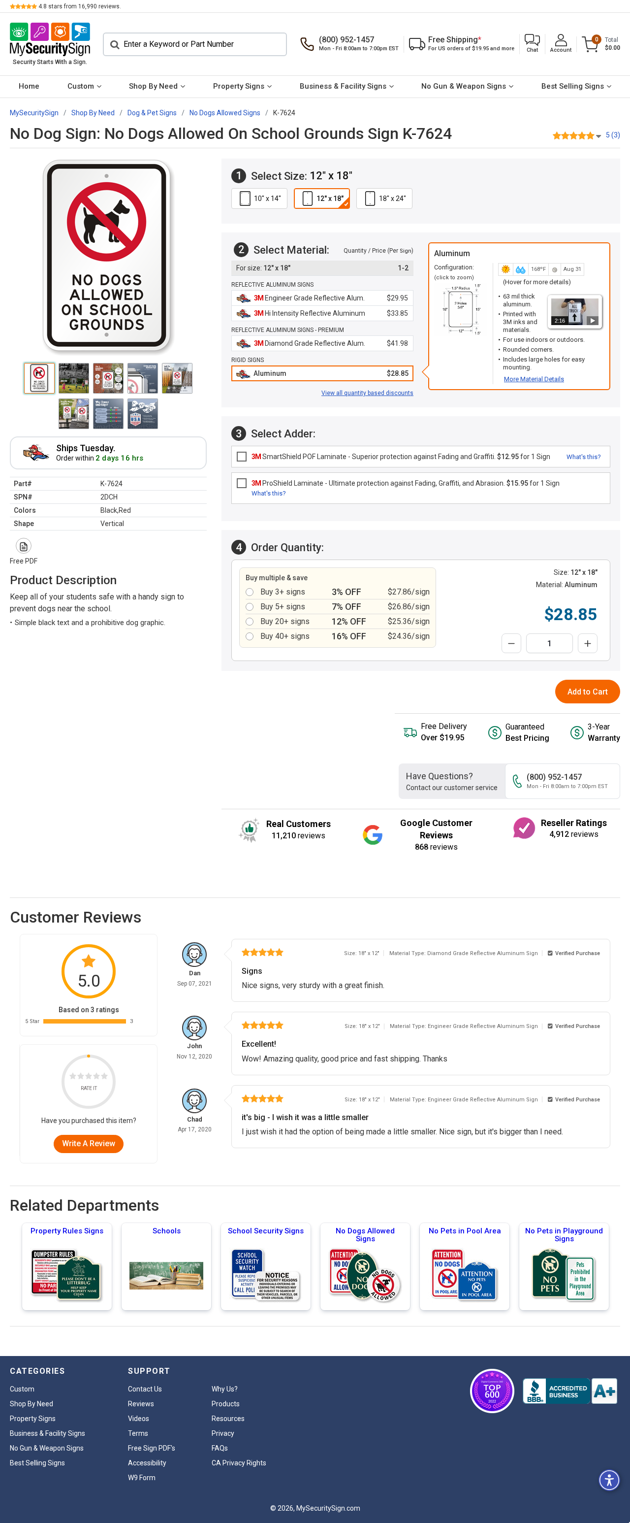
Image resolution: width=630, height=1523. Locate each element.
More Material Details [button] (534, 379)
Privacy (223, 1433)
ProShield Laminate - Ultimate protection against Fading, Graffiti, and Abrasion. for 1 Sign (406, 483)
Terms (138, 1433)
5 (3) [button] (613, 135)
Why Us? (225, 1389)
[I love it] (104, 1078)
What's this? (584, 457)
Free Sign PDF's (151, 1448)
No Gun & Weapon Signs (463, 86)
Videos (138, 1419)
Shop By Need (153, 86)
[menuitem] (29, 87)
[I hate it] (73, 1078)
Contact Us (145, 1389)
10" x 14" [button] (267, 198)
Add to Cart (587, 691)
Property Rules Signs (67, 1230)
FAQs (220, 1448)
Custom (80, 86)
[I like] (96, 1078)
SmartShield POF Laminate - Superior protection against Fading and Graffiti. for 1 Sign (401, 457)
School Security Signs (266, 1230)
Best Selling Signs (572, 86)
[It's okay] (89, 1078)
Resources (228, 1419)
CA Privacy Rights (239, 1463)
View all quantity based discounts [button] (367, 393)
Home (29, 86)
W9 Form (142, 1478)
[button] (532, 44)
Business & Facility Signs (343, 86)
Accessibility (147, 1463)
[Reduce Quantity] (511, 643)
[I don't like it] (81, 1078)
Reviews (141, 1404)
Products (226, 1404)
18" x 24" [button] (392, 198)
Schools (167, 1230)
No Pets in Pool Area (465, 1230)
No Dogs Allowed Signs (365, 1234)
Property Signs (238, 86)
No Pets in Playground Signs (564, 1234)
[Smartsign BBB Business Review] (570, 1391)
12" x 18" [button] (330, 198)
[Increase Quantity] (588, 643)
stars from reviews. (79, 6)
